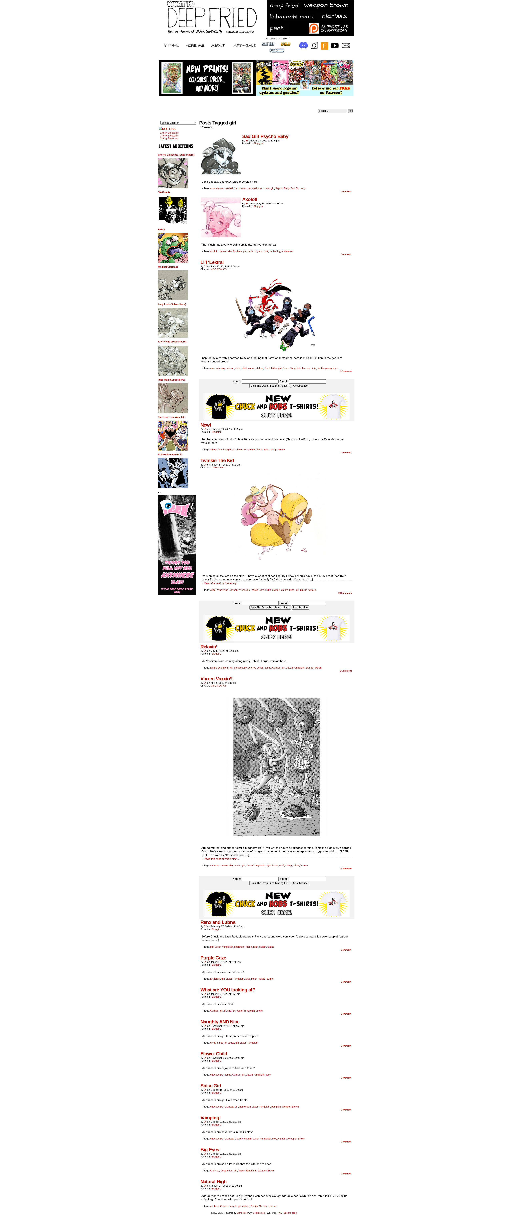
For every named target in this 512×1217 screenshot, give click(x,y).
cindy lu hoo (216, 1042)
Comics (276, 667)
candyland (222, 590)
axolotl (213, 251)
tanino (270, 946)
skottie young (324, 368)
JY (247, 140)
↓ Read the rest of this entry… (220, 583)
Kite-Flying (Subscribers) (172, 341)
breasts (243, 188)
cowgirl (276, 590)
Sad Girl (295, 188)
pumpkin (276, 1106)
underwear (287, 251)
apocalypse (216, 188)
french (233, 1206)
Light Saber (272, 865)
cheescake (245, 590)
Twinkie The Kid (217, 460)
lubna (249, 946)
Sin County (164, 192)
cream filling (287, 590)
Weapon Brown (290, 1106)
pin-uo (303, 590)
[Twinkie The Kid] (277, 570)
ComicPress (259, 1213)
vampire (282, 1138)
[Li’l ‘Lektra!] (277, 352)
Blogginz (258, 143)
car (249, 188)
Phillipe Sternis (258, 1206)
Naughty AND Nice (219, 1021)
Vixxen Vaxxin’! (216, 678)
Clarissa (229, 1106)
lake (247, 978)
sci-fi (281, 865)
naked (262, 978)
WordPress (242, 1213)
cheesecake (225, 251)
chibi (238, 368)
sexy (303, 188)
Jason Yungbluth (292, 368)
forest (217, 978)
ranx (255, 946)
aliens (213, 449)
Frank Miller (270, 368)
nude (250, 251)
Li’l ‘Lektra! (212, 262)
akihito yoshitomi (219, 667)
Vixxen (304, 865)
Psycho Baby (282, 188)
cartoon (230, 368)
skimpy (289, 865)
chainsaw (257, 188)
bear (216, 1206)
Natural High (213, 1181)
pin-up (273, 449)
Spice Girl (210, 1085)
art (231, 667)
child (244, 368)
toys (335, 368)
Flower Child (213, 1053)
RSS (172, 129)
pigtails (258, 251)
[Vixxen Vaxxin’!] (277, 842)
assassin (215, 368)
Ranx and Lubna (217, 922)
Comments (345, 593)
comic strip (265, 590)
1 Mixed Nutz (217, 467)
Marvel (306, 368)
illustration (229, 1010)
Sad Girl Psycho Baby (265, 136)
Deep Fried (241, 1138)
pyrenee (272, 1206)
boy (223, 368)
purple (270, 978)
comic (251, 368)
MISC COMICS (218, 269)
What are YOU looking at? (227, 989)
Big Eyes (209, 1149)
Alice (213, 590)
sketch (281, 449)
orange (309, 667)
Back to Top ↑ (290, 1213)
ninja (313, 368)
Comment (346, 191)
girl (272, 188)
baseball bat (230, 188)
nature (245, 1206)
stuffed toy (274, 251)
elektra (259, 368)
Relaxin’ (208, 646)
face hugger (224, 449)
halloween (245, 1106)
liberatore (239, 946)
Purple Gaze (213, 957)
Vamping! (210, 1117)
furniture (237, 251)
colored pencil (255, 667)
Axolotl (249, 199)
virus (296, 865)
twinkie (312, 590)
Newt (205, 425)
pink (266, 251)
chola (267, 188)
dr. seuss (229, 1042)
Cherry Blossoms (169, 132)
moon (254, 978)
